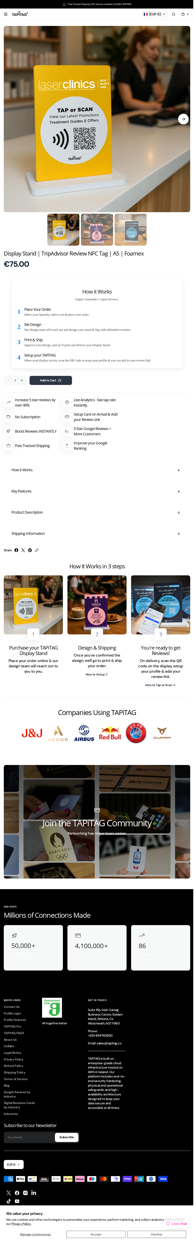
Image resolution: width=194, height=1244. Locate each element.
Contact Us (12, 1003)
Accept (94, 1234)
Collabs (9, 1042)
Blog (7, 1082)
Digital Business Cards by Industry (19, 1101)
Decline (154, 1234)
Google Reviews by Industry (17, 1090)
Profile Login (12, 1010)
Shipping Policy (14, 1069)
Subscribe (66, 1133)
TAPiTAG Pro (12, 1023)
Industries (11, 1110)
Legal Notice (12, 1049)
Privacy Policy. (21, 1224)
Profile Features (15, 1016)
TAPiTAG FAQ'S (14, 1029)
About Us (10, 1036)
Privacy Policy (13, 1056)
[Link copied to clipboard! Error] (36, 547)
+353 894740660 (100, 1032)
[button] (6, 14)
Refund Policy (13, 1062)
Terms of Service (16, 1075)
